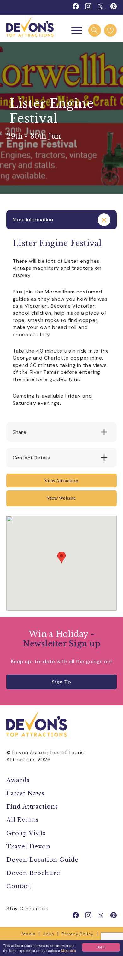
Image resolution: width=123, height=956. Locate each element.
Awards (18, 780)
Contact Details (31, 457)
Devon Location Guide (42, 859)
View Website (61, 498)
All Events (22, 820)
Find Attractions (32, 806)
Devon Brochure (33, 873)
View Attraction (61, 481)
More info (68, 950)
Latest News (25, 793)
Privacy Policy (78, 934)
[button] (61, 557)
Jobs (48, 934)
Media (29, 934)
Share (19, 432)
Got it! (101, 947)
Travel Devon (28, 846)
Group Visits (26, 833)
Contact (19, 886)
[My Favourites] (110, 30)
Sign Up (61, 682)
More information (33, 219)
